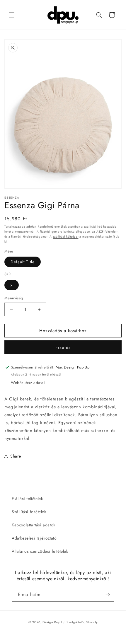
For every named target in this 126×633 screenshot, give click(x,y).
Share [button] (15, 456)
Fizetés (63, 347)
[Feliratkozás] (107, 595)
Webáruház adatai (28, 382)
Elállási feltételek (27, 498)
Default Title (23, 262)
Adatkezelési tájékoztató (34, 538)
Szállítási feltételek (29, 512)
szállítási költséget (66, 236)
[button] (11, 14)
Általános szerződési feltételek (40, 551)
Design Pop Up (53, 622)
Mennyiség (13, 298)
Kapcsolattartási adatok (33, 525)
